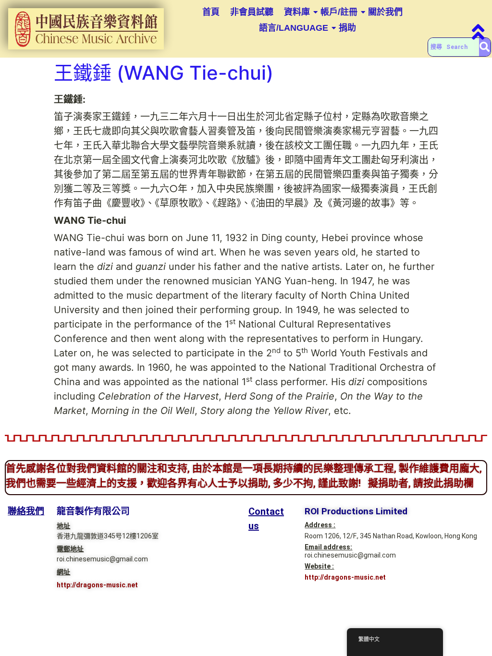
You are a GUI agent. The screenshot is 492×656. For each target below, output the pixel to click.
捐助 (347, 28)
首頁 (211, 12)
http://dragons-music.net (97, 585)
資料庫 (297, 12)
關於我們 (385, 12)
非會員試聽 (251, 12)
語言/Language (293, 28)
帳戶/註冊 (338, 12)
